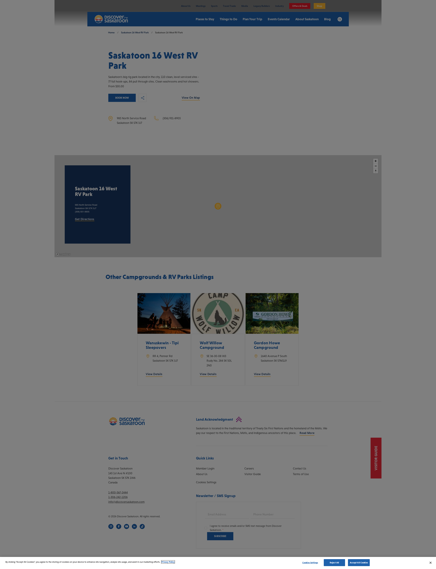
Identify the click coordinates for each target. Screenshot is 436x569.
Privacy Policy (168, 562)
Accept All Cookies (359, 562)
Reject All (334, 562)
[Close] (430, 562)
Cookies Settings (310, 562)
